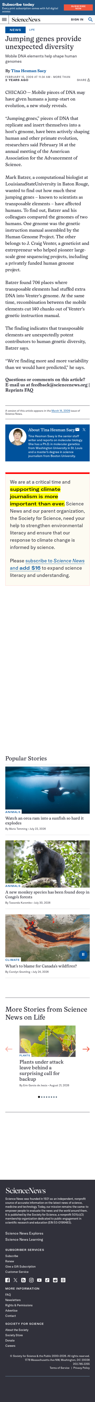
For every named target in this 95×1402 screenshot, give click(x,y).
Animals (13, 812)
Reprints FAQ (19, 390)
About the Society (16, 1330)
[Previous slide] (8, 1049)
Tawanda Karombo (20, 902)
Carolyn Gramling (19, 971)
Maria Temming (18, 828)
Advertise (11, 1310)
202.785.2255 (81, 1363)
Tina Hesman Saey (28, 71)
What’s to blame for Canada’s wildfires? (41, 966)
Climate (12, 960)
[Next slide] (86, 1049)
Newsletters (13, 1300)
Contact (10, 1316)
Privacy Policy (81, 1367)
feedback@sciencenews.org (59, 385)
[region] (47, 1063)
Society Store (14, 1335)
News (15, 30)
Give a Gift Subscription (20, 1266)
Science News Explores (24, 1233)
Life (32, 29)
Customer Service (16, 1272)
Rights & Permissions (19, 1305)
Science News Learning (24, 1239)
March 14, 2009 (60, 410)
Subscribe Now (78, 7)
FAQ (8, 1294)
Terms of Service (59, 1367)
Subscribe (11, 1256)
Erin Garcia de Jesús (35, 1085)
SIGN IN (77, 19)
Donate (10, 1340)
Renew (9, 1261)
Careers (10, 1345)
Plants (24, 1055)
